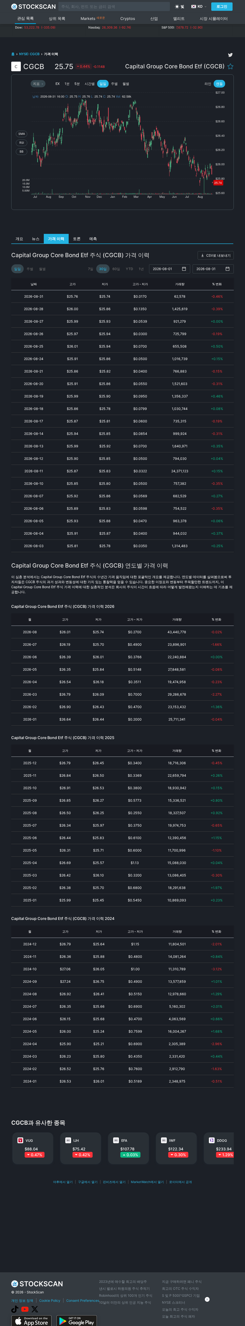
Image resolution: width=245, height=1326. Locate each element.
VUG (29, 1140)
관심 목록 (25, 18)
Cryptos (127, 18)
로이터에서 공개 (180, 1182)
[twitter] (230, 55)
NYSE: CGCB (29, 54)
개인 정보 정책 (22, 1300)
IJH (76, 1140)
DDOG (222, 1140)
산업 (154, 18)
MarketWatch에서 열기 (147, 1182)
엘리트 (179, 18)
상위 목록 (57, 18)
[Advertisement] (122, 223)
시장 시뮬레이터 (214, 18)
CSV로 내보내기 (218, 255)
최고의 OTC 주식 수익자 (180, 1288)
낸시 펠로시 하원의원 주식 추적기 (124, 1288)
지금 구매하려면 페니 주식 (182, 1281)
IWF (172, 1140)
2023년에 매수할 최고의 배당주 (123, 1281)
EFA (124, 1140)
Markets (93, 18)
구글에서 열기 (88, 1182)
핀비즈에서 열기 (114, 1182)
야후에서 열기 (63, 1182)
